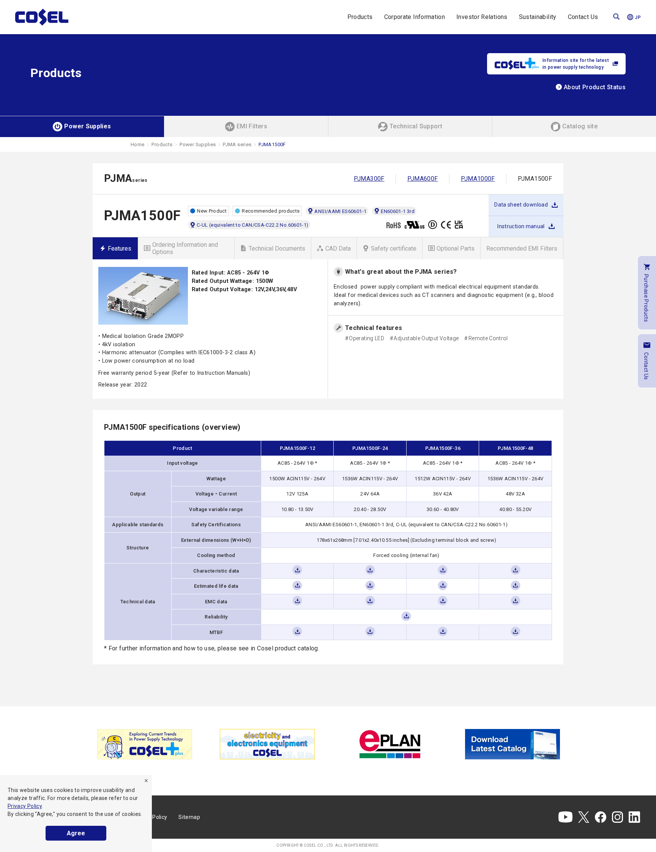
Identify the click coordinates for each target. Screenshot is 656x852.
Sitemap (189, 817)
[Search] (616, 17)
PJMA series (237, 144)
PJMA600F (422, 178)
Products (360, 17)
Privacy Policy (25, 806)
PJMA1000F (478, 178)
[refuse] (146, 781)
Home (137, 144)
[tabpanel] (144, 744)
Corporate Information (414, 17)
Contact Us (583, 17)
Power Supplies (198, 144)
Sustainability (538, 17)
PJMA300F (369, 178)
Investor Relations (481, 17)
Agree (76, 833)
